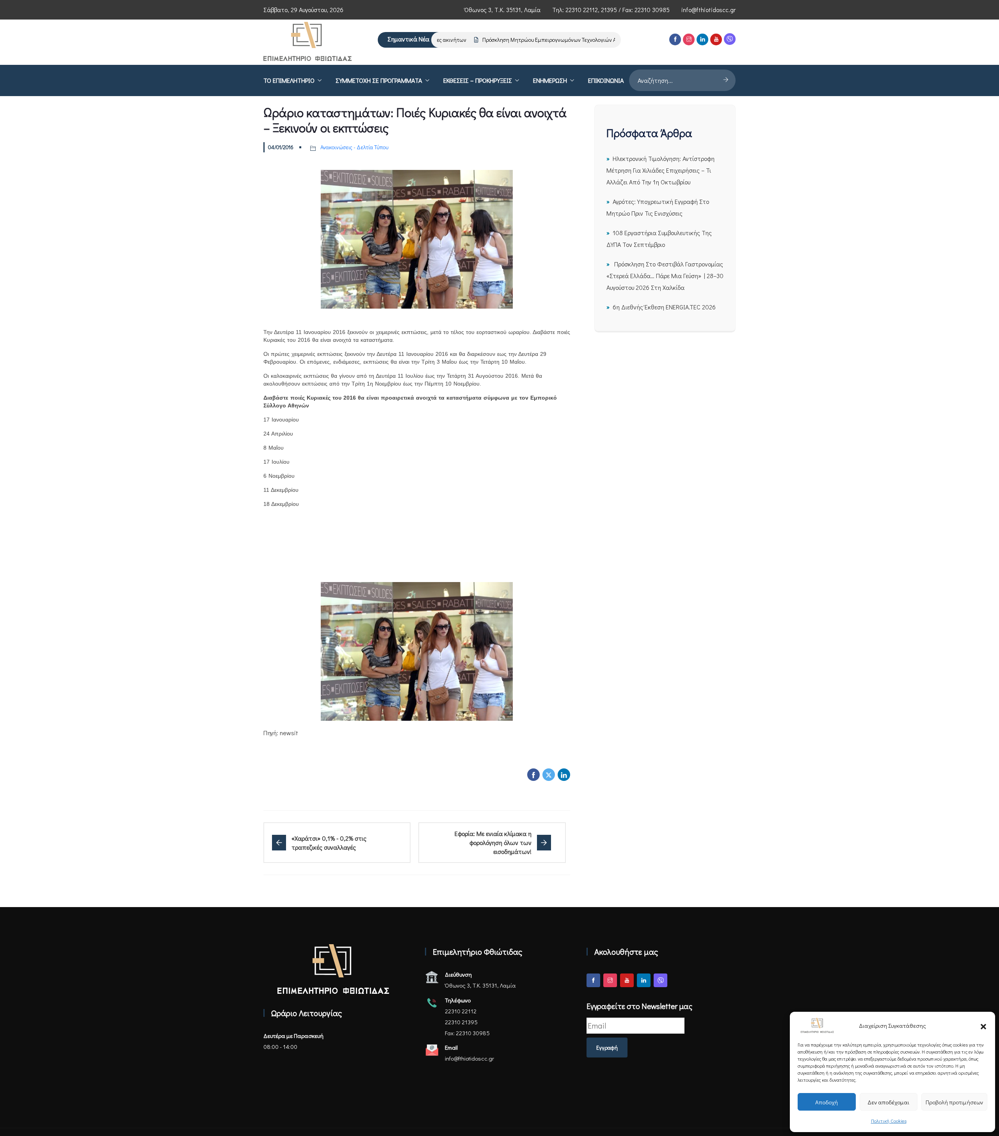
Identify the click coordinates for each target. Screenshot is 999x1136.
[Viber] (730, 39)
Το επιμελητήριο (289, 80)
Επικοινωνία (606, 80)
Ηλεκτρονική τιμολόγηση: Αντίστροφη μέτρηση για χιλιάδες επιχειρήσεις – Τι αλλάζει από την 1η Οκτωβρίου (660, 170)
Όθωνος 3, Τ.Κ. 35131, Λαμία (502, 9)
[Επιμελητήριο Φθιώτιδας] (307, 42)
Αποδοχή (826, 1102)
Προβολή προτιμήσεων (954, 1102)
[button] (983, 1025)
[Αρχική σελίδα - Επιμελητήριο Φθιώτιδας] (333, 969)
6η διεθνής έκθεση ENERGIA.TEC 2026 (664, 307)
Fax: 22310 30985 (467, 1033)
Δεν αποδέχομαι (888, 1102)
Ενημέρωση (550, 80)
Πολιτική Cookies (889, 1121)
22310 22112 (581, 9)
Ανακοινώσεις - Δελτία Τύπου (354, 147)
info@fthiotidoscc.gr (708, 9)
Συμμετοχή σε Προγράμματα (379, 80)
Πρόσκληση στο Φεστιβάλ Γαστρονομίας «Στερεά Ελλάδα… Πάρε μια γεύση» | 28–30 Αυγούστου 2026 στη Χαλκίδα (664, 275)
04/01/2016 (280, 147)
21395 (609, 9)
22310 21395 (461, 1022)
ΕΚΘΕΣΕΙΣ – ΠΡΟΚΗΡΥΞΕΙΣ (477, 80)
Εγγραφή (607, 1047)
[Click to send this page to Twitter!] (548, 774)
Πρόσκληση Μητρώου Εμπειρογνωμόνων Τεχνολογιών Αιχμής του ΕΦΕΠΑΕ (553, 39)
